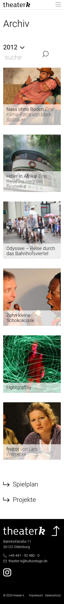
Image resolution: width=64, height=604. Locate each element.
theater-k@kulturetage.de (28, 561)
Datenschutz (53, 595)
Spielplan (25, 484)
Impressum (36, 595)
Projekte (24, 499)
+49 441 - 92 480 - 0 (24, 556)
